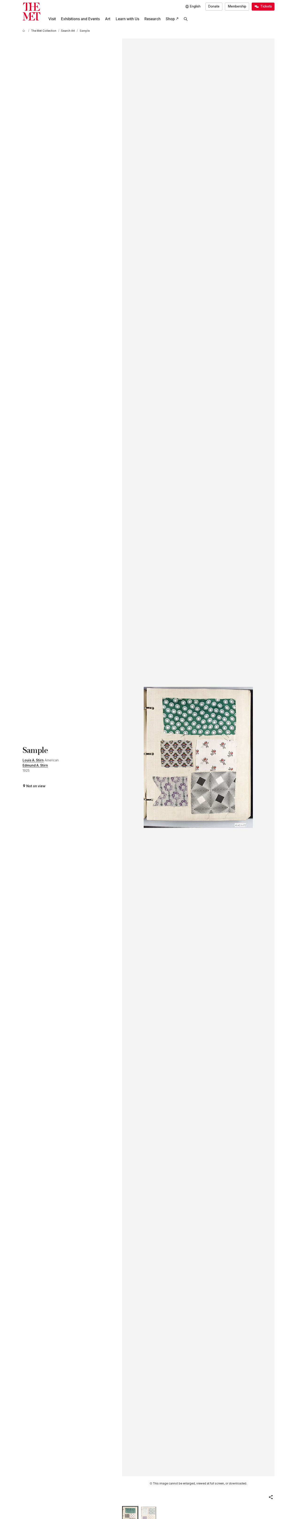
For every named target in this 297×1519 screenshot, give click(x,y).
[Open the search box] (185, 19)
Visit (52, 19)
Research (152, 19)
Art (107, 19)
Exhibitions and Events (80, 19)
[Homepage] (31, 11)
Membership (237, 6)
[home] (24, 31)
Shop (170, 19)
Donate (214, 6)
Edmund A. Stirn (35, 765)
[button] (270, 1497)
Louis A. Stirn (33, 760)
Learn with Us (127, 19)
